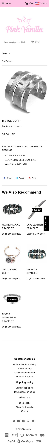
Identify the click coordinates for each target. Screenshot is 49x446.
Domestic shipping (24, 388)
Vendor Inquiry (25, 368)
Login (5, 126)
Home (4, 53)
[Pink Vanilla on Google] (28, 421)
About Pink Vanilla (24, 407)
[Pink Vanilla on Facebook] (18, 421)
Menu (8, 3)
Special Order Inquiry (24, 373)
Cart (37, 42)
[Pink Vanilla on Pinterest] (23, 421)
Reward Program (24, 376)
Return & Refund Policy (24, 364)
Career (24, 411)
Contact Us (24, 403)
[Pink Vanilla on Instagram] (33, 421)
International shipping (24, 392)
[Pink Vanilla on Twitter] (14, 421)
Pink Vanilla (26, 429)
